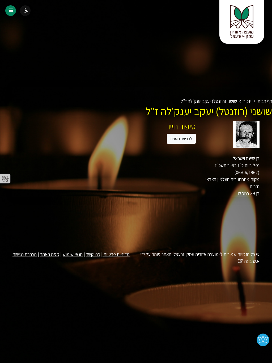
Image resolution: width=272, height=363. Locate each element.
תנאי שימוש (73, 254)
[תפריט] (10, 10)
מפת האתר (49, 254)
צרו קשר (93, 254)
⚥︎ (5, 179)
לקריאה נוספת (181, 138)
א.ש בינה (248, 261)
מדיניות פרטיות (116, 254)
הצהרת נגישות (24, 254)
